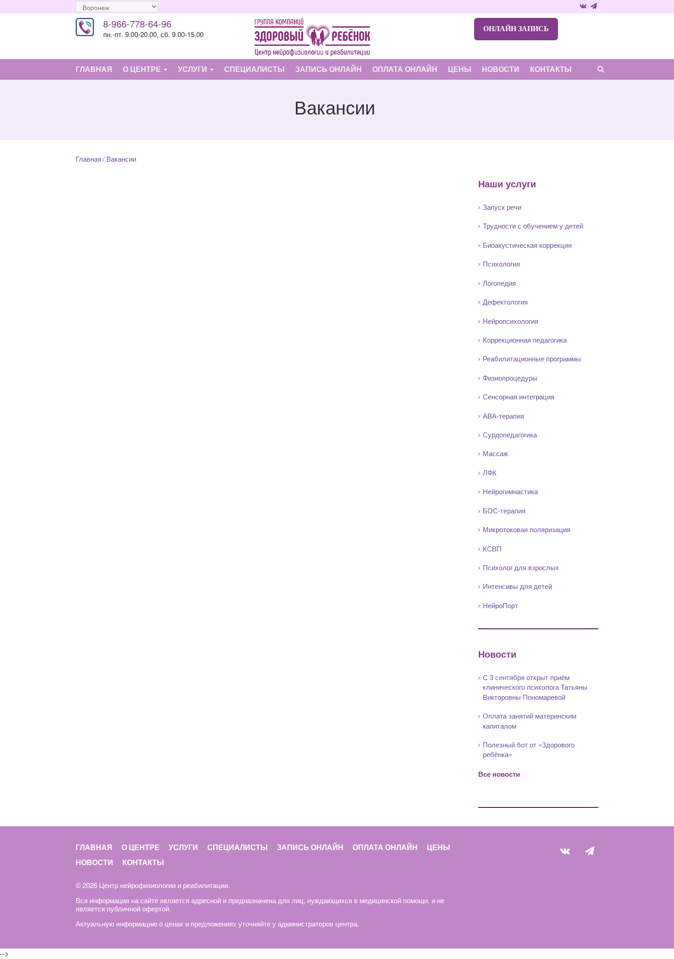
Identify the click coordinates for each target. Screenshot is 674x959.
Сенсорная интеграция (518, 396)
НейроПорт (500, 605)
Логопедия (499, 283)
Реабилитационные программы (532, 358)
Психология (501, 263)
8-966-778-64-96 (137, 23)
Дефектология (505, 301)
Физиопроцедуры (510, 377)
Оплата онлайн (404, 69)
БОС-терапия (504, 510)
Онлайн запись (516, 29)
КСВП (492, 548)
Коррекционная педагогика (525, 339)
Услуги (193, 69)
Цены (459, 69)
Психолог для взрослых (521, 567)
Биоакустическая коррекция (527, 245)
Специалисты (254, 69)
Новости (500, 69)
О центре (143, 69)
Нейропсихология (510, 321)
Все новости (499, 774)
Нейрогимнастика (510, 491)
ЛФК (490, 472)
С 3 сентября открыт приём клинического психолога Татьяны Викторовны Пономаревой (535, 687)
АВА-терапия (503, 415)
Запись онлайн (328, 69)
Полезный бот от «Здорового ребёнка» (529, 749)
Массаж (495, 453)
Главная (94, 69)
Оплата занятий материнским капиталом (529, 720)
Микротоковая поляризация (526, 529)
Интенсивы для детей (517, 586)
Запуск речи (502, 207)
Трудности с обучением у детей (533, 225)
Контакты (551, 69)
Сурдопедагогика (510, 434)
